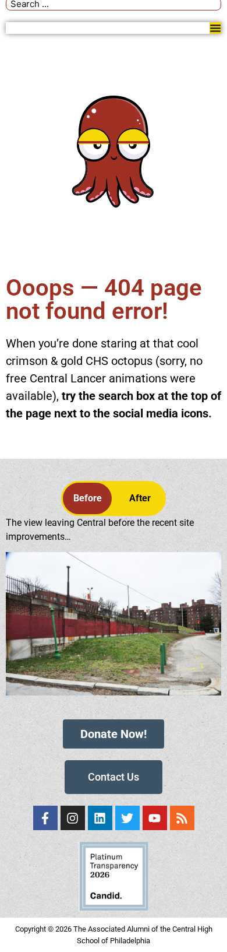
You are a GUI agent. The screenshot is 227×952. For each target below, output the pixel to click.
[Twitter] (127, 818)
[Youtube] (155, 818)
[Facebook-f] (45, 818)
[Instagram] (73, 818)
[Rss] (182, 818)
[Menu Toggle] (215, 28)
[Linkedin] (100, 818)
